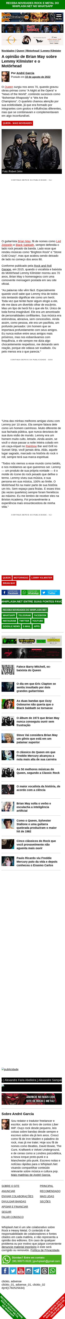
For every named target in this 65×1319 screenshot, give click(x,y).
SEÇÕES (45, 1201)
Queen (20, 50)
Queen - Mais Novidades (17, 123)
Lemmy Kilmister (51, 50)
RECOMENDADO (50, 1191)
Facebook (40, 615)
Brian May (24, 241)
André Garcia (25, 73)
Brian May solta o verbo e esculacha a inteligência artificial (34, 807)
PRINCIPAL (46, 1186)
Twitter (24, 621)
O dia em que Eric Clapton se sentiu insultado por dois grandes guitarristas (36, 687)
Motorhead (32, 50)
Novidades (8, 50)
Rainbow (31, 446)
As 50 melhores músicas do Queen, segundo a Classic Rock (38, 771)
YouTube (37, 621)
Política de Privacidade (44, 1250)
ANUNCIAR (8, 1191)
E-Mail (27, 626)
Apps (37, 626)
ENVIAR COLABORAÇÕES (17, 1196)
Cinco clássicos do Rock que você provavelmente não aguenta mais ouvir (36, 844)
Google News (11, 626)
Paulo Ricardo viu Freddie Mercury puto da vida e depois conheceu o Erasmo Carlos (37, 861)
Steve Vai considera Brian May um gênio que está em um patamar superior (37, 738)
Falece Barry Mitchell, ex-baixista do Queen (34, 668)
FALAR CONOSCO (13, 1217)
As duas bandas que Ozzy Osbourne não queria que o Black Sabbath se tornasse (35, 704)
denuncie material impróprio (19, 1247)
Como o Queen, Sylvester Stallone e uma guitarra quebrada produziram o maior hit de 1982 (37, 826)
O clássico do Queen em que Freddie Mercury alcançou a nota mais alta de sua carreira (36, 756)
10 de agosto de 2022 (37, 76)
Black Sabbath (25, 244)
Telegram (24, 615)
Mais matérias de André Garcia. (31, 1175)
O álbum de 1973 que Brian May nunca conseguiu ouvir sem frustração (38, 721)
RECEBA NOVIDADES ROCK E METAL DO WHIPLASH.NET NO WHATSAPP (32, 5)
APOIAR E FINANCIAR (15, 1206)
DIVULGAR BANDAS (14, 1201)
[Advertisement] (28, 389)
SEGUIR (6, 1211)
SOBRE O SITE (10, 1186)
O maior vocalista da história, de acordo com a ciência (38, 788)
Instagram (9, 621)
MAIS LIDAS (47, 1196)
